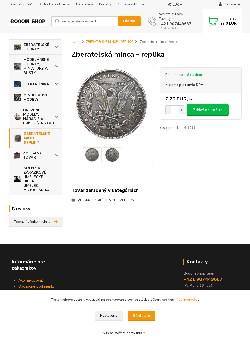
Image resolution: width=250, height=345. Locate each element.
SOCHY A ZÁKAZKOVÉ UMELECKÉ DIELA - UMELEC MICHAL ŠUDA (36, 179)
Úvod (75, 42)
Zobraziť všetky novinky (32, 221)
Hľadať (129, 21)
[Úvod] (28, 21)
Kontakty (105, 4)
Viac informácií (187, 299)
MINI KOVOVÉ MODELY (35, 97)
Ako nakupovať (21, 4)
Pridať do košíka (208, 109)
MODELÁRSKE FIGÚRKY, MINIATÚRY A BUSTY (36, 66)
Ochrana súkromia (131, 4)
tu (144, 333)
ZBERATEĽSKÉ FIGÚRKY (36, 47)
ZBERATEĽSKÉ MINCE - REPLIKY (37, 138)
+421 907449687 (175, 24)
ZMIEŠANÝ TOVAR (32, 155)
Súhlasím (141, 315)
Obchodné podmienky (54, 4)
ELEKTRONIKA (36, 84)
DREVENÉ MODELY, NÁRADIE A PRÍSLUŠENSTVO (38, 117)
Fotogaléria (84, 4)
